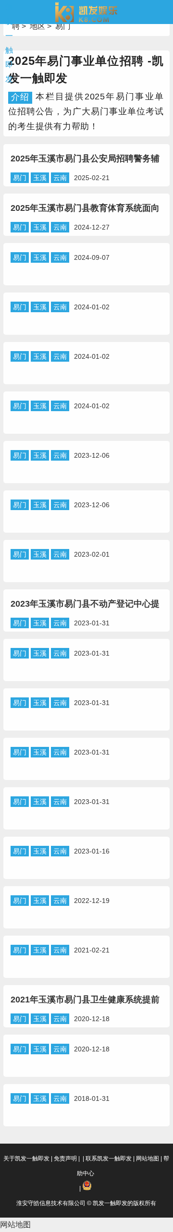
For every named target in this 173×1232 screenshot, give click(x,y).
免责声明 (65, 1158)
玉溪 (40, 178)
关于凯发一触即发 (26, 1158)
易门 (63, 26)
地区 (37, 26)
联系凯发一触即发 (109, 1158)
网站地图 (147, 1158)
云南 (60, 178)
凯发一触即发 (9, 43)
